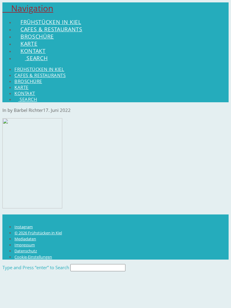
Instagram (23, 226)
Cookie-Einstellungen (33, 257)
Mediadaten (25, 239)
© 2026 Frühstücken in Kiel (38, 233)
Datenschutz (25, 251)
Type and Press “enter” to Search (35, 267)
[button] (27, 8)
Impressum (24, 245)
